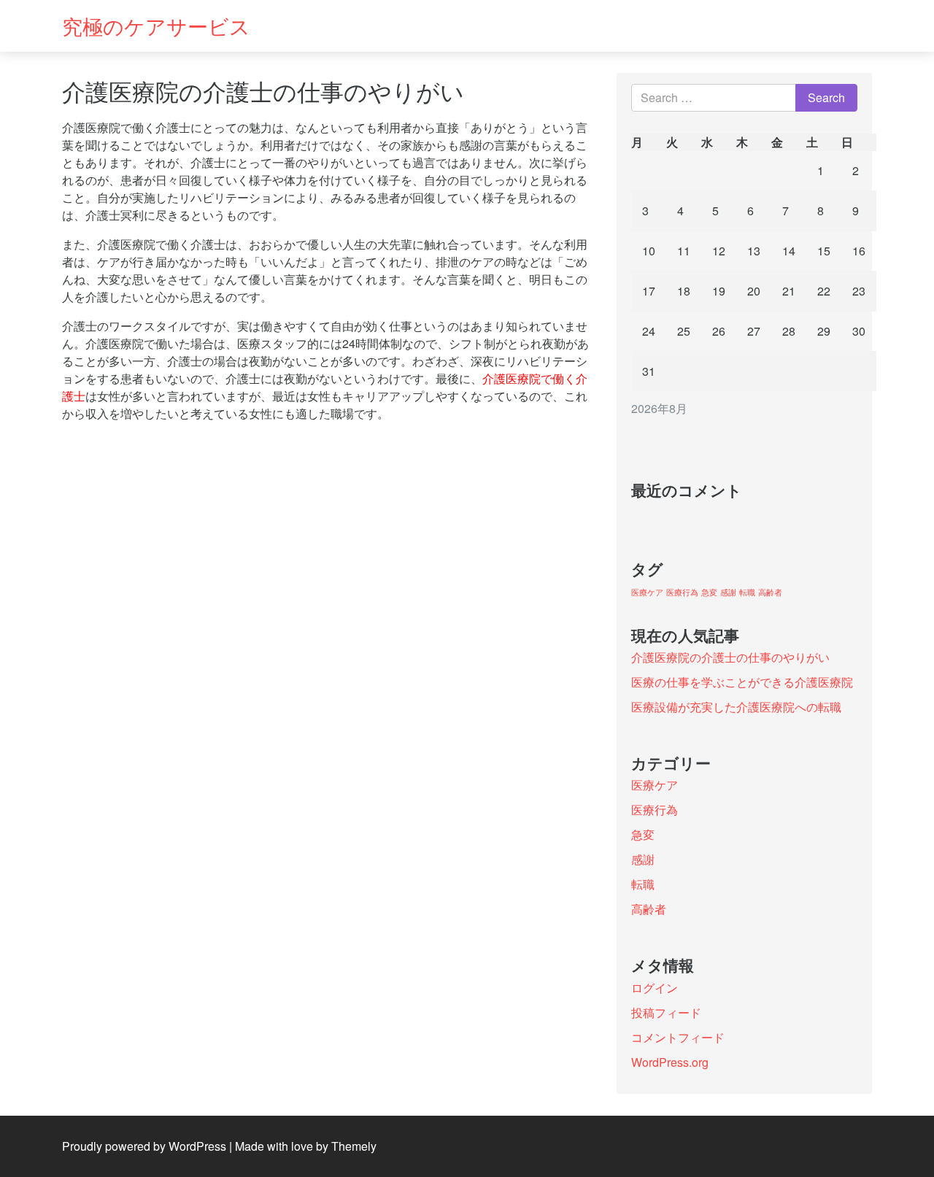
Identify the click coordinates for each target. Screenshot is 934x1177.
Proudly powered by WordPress (144, 1146)
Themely (354, 1146)
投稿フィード (666, 1012)
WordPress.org (670, 1062)
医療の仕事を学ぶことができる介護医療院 (742, 682)
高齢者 (770, 592)
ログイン (654, 987)
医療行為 (682, 592)
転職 (747, 592)
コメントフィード (678, 1037)
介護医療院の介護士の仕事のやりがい (730, 657)
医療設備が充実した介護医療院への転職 (736, 706)
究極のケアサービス (156, 25)
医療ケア (647, 592)
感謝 (728, 592)
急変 (709, 592)
